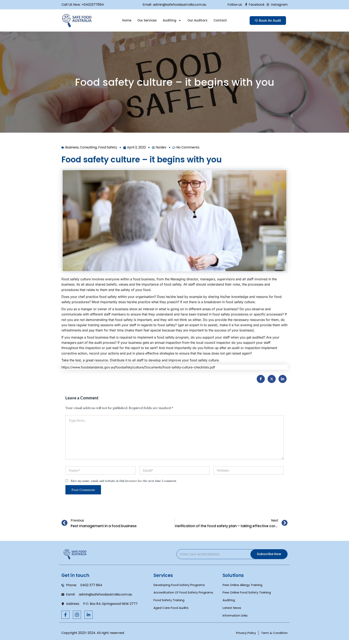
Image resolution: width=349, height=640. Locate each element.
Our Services (147, 20)
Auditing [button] (169, 20)
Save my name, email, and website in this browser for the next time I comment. (124, 481)
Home (126, 20)
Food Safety (107, 147)
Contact (220, 20)
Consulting (88, 147)
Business (72, 147)
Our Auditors (197, 20)
